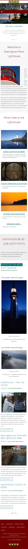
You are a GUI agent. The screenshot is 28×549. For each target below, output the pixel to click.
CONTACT (3, 528)
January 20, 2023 (11, 440)
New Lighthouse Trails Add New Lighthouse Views (13, 435)
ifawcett (4, 267)
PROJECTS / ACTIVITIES (19, 522)
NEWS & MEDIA (12, 525)
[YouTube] (10, 2)
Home (2, 522)
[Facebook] (15, 2)
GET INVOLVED (4, 525)
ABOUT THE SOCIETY (21, 525)
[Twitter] (12, 2)
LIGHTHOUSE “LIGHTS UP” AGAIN (13, 484)
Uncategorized (14, 269)
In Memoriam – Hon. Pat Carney (12, 383)
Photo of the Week (6, 269)
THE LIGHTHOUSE (9, 522)
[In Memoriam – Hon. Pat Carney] (14, 401)
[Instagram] (18, 2)
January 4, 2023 (11, 489)
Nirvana (13, 538)
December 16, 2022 (12, 267)
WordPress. (18, 538)
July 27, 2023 (11, 387)
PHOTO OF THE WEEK (11, 264)
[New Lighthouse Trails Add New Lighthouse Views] (14, 454)
